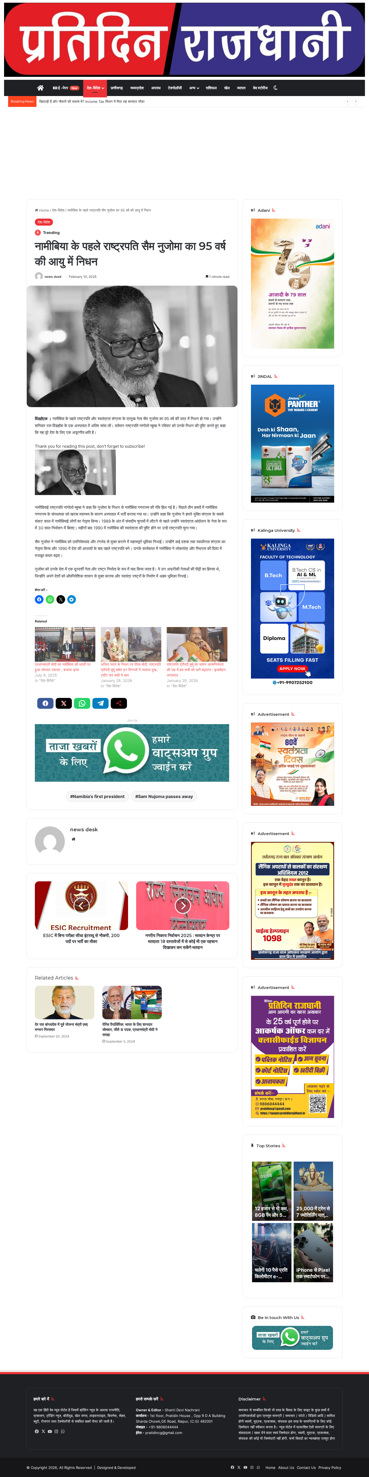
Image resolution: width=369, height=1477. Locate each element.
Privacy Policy (329, 1467)
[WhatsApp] (62, 1431)
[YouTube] (49, 1431)
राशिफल (211, 87)
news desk (53, 277)
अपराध (155, 87)
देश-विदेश (93, 87)
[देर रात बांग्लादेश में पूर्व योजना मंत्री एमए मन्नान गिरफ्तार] (64, 1002)
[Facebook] (36, 1431)
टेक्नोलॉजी (175, 87)
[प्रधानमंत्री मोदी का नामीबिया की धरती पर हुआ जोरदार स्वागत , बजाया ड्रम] (65, 644)
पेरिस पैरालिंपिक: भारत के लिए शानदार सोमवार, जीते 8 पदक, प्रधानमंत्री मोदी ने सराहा (129, 1029)
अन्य (192, 87)
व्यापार (241, 87)
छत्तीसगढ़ (117, 87)
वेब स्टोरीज (260, 87)
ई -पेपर (67, 87)
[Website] (73, 839)
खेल (227, 87)
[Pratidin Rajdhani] (184, 40)
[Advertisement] (184, 153)
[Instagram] (56, 1431)
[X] (43, 1431)
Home (43, 210)
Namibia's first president (99, 796)
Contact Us (306, 1467)
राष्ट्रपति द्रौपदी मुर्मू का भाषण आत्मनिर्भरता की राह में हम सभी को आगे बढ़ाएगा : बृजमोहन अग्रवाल (196, 669)
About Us (286, 1467)
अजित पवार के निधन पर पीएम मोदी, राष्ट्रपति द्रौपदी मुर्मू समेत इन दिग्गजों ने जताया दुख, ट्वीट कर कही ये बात (131, 669)
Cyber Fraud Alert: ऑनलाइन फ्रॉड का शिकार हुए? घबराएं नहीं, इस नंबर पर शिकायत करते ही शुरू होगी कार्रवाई (113, 101)
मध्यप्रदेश (137, 87)
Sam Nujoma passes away (165, 796)
